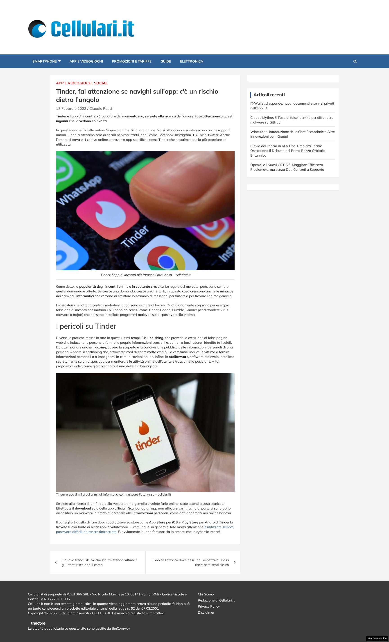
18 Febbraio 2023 (71, 108)
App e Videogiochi (86, 61)
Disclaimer (206, 612)
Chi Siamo (206, 594)
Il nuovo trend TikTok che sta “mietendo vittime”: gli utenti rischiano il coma (99, 562)
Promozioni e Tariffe (132, 61)
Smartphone (44, 61)
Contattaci (157, 613)
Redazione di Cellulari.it (216, 600)
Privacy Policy (209, 606)
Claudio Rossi (100, 108)
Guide (166, 61)
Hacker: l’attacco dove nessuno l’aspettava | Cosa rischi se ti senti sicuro (191, 562)
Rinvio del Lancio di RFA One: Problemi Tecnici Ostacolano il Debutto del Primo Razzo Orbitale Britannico (287, 150)
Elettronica (191, 61)
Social (101, 83)
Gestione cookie (377, 638)
